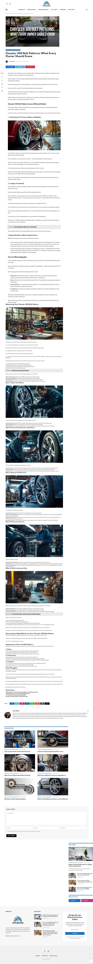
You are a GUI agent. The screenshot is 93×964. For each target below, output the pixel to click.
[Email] (2, 90)
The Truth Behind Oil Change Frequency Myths (16, 695)
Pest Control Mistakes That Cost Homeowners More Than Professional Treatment (85, 874)
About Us (37, 955)
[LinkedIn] (2, 83)
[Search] (86, 9)
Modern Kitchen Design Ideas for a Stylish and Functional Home (80, 865)
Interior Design (31, 9)
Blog (9, 13)
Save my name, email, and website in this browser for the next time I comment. (24, 831)
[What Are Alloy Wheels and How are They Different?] (53, 786)
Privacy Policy (73, 938)
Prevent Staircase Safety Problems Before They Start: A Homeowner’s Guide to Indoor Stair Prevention (84, 881)
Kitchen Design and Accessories (76, 862)
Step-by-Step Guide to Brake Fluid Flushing (17, 751)
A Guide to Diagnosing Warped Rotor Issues (50, 751)
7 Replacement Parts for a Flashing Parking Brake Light (18, 693)
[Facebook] (2, 77)
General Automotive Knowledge (11, 749)
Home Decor (21, 9)
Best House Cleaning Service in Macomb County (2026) (84, 888)
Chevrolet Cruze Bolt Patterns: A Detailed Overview (17, 696)
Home (7, 13)
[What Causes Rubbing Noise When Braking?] (19, 763)
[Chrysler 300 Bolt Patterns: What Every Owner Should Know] (32, 46)
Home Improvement (43, 9)
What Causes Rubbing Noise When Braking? (17, 775)
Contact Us (45, 955)
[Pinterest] (2, 87)
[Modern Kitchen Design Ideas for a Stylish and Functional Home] (81, 854)
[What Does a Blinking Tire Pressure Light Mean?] (53, 763)
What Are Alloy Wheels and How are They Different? (53, 799)
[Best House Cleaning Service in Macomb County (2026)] (72, 889)
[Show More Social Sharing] (36, 67)
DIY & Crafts (54, 9)
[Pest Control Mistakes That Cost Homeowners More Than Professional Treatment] (72, 875)
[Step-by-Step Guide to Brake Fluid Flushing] (19, 739)
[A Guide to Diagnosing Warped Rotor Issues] (53, 739)
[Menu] (6, 9)
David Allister (12, 61)
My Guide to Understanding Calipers (15, 799)
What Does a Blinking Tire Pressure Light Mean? (51, 775)
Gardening (63, 9)
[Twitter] (2, 80)
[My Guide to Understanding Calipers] (19, 786)
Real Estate (71, 9)
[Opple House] (46, 4)
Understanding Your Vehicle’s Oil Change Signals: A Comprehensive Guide (22, 692)
